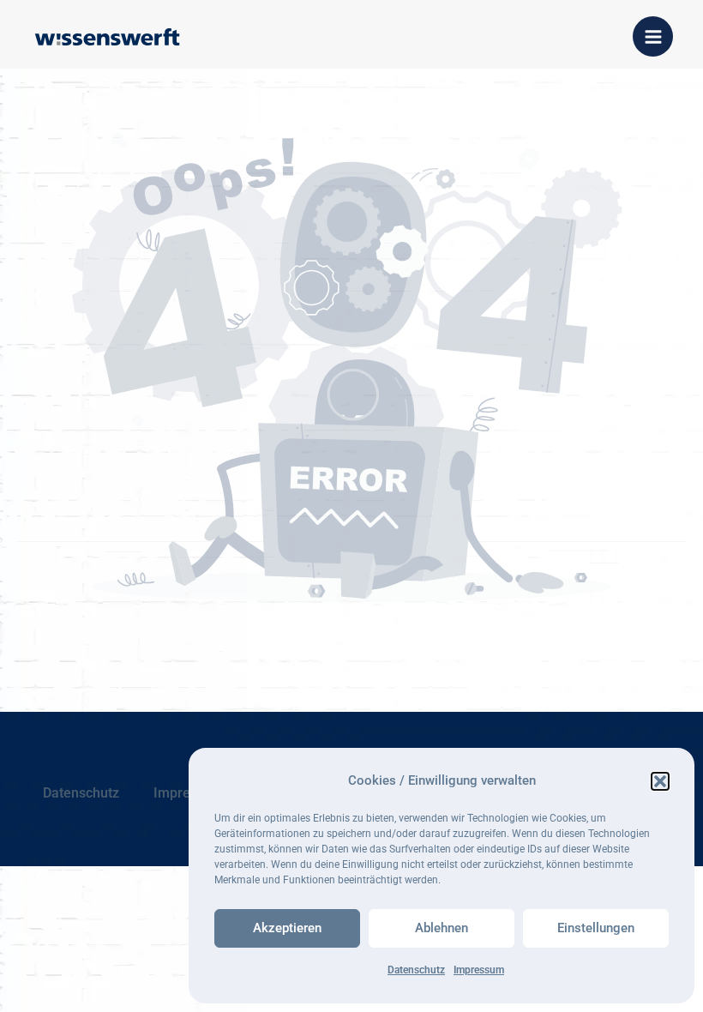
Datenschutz (416, 970)
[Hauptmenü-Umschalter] (653, 36)
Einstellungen (595, 928)
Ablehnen (441, 928)
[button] (660, 781)
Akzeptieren (287, 928)
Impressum (479, 970)
